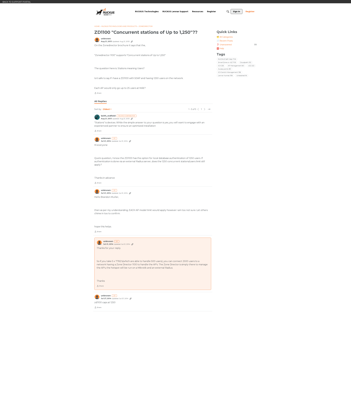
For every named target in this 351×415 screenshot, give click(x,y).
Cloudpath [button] (245, 62)
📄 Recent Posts (225, 41)
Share (97, 93)
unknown (106, 39)
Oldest (106, 109)
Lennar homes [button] (225, 75)
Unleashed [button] (242, 75)
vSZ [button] (251, 66)
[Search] (227, 11)
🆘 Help (220, 48)
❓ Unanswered (237, 44)
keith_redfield (108, 116)
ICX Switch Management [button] (229, 72)
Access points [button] (224, 69)
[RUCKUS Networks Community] (105, 11)
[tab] (100, 101)
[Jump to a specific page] (209, 109)
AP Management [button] (236, 66)
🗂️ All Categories (225, 37)
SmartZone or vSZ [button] (227, 62)
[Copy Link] (131, 41)
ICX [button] (221, 66)
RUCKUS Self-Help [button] (227, 59)
